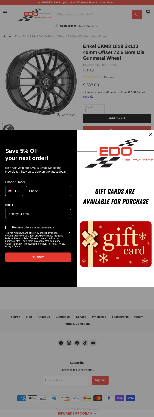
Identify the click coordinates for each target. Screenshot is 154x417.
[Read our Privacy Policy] (68, 233)
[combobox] (14, 191)
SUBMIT (38, 257)
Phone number (15, 182)
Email (9, 204)
